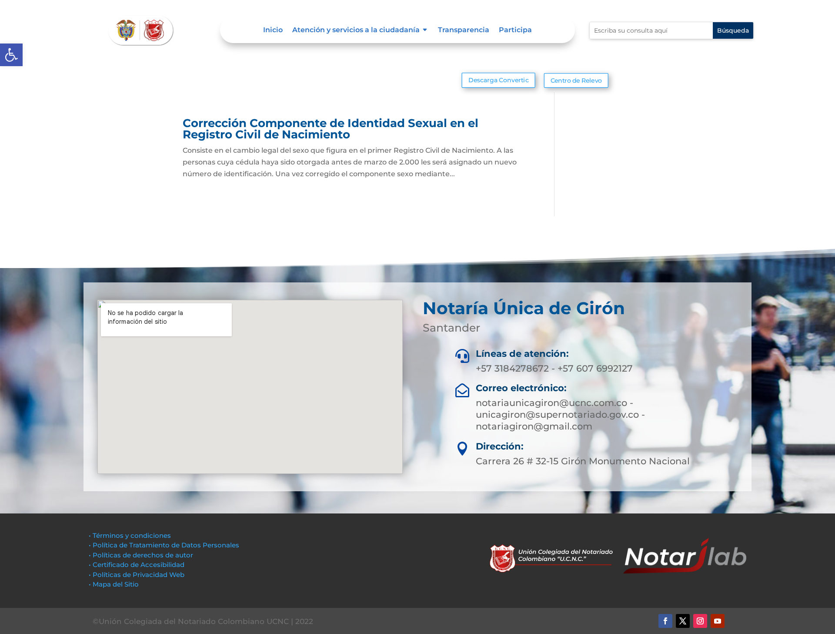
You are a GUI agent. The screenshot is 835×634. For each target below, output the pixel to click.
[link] (11, 55)
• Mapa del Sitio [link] (114, 584)
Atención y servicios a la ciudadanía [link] (356, 30)
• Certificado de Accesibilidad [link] (136, 564)
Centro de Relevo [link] (575, 80)
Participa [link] (515, 30)
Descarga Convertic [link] (498, 80)
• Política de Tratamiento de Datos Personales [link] (164, 545)
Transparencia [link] (463, 30)
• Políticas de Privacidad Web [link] (136, 574)
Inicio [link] (273, 30)
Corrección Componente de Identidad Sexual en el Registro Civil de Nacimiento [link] (330, 128)
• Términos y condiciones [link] (130, 535)
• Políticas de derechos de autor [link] (141, 555)
